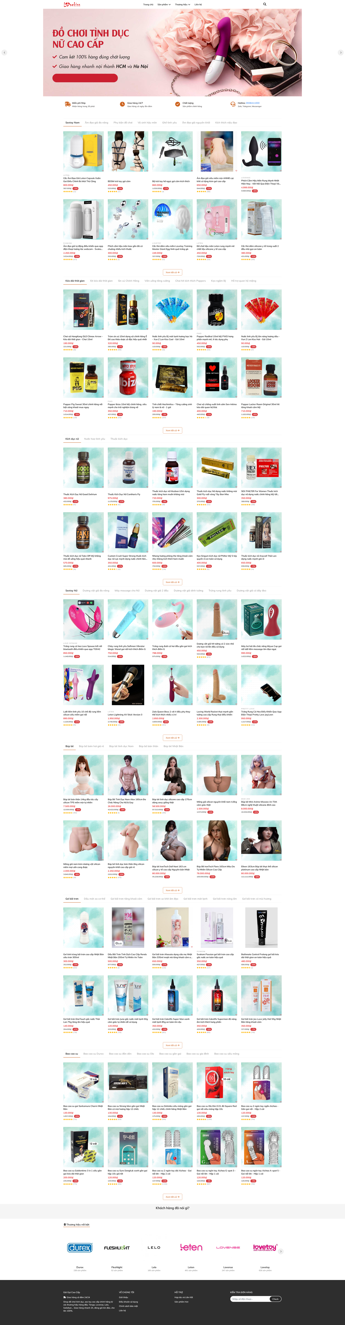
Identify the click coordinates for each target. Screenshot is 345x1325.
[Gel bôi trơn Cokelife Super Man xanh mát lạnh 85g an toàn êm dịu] (172, 995)
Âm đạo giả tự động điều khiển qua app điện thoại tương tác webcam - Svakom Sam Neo (83, 249)
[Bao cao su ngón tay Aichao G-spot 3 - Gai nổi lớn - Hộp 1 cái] (217, 1147)
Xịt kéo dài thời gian (101, 280)
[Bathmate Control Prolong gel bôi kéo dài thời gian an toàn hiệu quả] (261, 927)
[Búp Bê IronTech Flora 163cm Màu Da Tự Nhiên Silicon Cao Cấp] (217, 840)
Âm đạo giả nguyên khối (196, 122)
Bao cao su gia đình (198, 1053)
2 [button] (174, 93)
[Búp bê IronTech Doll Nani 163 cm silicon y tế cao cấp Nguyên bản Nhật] (172, 840)
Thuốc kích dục (119, 438)
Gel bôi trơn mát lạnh (196, 898)
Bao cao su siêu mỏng (226, 1053)
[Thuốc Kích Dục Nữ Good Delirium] (83, 468)
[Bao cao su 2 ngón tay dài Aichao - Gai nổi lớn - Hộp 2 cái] (172, 1147)
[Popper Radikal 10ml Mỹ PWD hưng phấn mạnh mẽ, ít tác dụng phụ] (217, 309)
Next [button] (341, 53)
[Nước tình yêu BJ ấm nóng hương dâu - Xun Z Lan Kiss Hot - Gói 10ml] (261, 309)
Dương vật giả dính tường (188, 590)
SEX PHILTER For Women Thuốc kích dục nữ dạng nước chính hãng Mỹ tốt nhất (259, 494)
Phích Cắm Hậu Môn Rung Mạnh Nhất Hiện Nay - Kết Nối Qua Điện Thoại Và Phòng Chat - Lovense (260, 183)
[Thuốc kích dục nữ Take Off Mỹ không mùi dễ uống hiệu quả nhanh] (83, 532)
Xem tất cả (171, 272)
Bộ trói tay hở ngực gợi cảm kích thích (171, 181)
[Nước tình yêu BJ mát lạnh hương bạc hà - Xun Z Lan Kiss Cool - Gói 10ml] (172, 309)
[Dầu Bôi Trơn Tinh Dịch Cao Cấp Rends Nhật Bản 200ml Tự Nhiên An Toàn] (128, 927)
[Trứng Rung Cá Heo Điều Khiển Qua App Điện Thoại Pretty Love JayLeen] (261, 685)
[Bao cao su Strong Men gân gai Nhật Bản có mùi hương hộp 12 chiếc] (128, 1082)
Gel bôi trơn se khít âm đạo (163, 898)
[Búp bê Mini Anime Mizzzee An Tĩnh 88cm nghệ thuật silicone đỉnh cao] (261, 775)
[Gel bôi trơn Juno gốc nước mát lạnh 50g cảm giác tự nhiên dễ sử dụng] (128, 995)
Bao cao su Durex (93, 1053)
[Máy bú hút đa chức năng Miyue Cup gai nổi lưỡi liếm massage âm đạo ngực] (261, 619)
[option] (172, 52)
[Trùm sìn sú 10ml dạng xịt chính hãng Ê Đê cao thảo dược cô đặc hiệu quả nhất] (128, 309)
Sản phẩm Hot (181, 1301)
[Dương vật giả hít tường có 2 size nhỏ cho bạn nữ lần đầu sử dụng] (217, 619)
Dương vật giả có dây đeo (251, 590)
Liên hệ (122, 1310)
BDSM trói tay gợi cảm (119, 181)
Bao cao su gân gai (170, 1053)
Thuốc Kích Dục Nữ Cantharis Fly (124, 494)
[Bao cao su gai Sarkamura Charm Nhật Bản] (83, 1082)
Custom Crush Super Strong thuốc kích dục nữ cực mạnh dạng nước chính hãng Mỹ (127, 558)
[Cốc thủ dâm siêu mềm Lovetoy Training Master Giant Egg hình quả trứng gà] (172, 219)
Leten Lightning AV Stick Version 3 (125, 714)
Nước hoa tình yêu (94, 438)
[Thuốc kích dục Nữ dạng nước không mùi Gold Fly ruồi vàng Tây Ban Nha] (217, 468)
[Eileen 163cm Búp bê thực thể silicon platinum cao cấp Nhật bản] (261, 840)
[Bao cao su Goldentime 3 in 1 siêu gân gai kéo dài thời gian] (83, 1147)
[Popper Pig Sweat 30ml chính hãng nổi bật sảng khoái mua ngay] (83, 377)
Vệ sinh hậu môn (147, 122)
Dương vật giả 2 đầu (156, 590)
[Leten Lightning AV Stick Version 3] (128, 685)
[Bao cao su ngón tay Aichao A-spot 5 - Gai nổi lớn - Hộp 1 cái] (261, 1147)
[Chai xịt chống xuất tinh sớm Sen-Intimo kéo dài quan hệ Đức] (217, 377)
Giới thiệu (123, 1297)
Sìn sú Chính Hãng (128, 280)
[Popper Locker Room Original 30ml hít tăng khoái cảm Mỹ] (261, 377)
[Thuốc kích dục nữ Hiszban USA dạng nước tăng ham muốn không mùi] (172, 468)
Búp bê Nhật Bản (173, 746)
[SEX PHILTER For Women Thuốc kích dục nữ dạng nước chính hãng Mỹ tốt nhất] (261, 468)
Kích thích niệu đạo (226, 122)
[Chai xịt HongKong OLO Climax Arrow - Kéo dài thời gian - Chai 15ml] (83, 309)
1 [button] (171, 93)
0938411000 (253, 103)
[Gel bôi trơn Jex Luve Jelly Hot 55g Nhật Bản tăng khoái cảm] (261, 995)
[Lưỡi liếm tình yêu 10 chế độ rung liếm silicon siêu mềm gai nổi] (83, 685)
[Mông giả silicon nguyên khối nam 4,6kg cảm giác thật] (217, 775)
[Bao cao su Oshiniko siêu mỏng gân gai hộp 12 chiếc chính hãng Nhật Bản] (172, 1082)
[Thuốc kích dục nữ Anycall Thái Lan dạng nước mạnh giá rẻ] (261, 532)
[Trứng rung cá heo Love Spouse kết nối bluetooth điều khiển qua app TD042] (83, 619)
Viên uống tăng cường (157, 280)
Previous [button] (4, 53)
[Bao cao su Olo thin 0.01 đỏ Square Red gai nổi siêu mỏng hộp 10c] (217, 1082)
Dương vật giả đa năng (96, 590)
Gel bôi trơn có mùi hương (256, 898)
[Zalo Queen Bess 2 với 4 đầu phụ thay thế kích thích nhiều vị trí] (172, 685)
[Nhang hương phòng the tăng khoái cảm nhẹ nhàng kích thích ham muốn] (172, 532)
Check (275, 1299)
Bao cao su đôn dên (120, 1053)
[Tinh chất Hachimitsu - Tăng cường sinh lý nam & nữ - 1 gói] (172, 377)
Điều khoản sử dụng (128, 1301)
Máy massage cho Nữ (127, 590)
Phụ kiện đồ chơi (123, 122)
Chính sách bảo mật (128, 1306)
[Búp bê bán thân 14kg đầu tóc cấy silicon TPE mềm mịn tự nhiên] (83, 775)
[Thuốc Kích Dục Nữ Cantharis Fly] (128, 468)
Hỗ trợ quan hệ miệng (243, 280)
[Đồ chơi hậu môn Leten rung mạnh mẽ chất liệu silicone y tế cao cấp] (217, 219)
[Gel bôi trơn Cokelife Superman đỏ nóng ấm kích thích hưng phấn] (217, 995)
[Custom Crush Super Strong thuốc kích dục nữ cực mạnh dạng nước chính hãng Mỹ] (128, 532)
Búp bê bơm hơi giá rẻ (91, 746)
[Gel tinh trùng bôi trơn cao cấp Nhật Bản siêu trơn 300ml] (83, 927)
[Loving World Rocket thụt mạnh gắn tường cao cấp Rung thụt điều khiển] (217, 685)
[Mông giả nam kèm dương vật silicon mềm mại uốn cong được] (83, 840)
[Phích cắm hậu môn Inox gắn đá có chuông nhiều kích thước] (128, 219)
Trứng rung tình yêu (220, 590)
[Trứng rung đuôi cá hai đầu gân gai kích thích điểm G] (172, 619)
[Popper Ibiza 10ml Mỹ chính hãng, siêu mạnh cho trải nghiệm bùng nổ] (128, 377)
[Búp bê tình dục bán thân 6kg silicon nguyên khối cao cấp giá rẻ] (128, 840)
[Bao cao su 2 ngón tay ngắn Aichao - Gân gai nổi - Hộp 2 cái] (261, 1082)
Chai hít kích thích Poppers (190, 280)
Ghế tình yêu (169, 122)
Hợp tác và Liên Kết (184, 1297)
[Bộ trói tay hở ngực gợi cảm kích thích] (172, 151)
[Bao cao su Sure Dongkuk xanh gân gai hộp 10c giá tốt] (128, 1147)
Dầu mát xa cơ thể (94, 898)
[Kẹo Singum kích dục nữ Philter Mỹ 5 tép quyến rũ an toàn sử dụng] (217, 532)
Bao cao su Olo (145, 1053)
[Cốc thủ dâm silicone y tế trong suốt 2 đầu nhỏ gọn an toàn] (261, 219)
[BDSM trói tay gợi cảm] (128, 151)
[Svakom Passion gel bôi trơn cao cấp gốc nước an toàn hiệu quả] (217, 927)
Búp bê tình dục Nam (121, 746)
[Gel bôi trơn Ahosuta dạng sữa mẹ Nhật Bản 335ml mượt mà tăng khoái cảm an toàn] (172, 927)
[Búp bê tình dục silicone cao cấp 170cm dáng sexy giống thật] (172, 775)
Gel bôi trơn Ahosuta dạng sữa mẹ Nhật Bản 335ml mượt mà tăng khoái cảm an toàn (172, 957)
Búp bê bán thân (148, 746)
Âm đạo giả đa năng (96, 122)
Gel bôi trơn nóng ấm (225, 898)
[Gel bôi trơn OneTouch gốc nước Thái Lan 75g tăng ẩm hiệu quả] (83, 995)
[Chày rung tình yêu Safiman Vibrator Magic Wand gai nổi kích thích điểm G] (128, 619)
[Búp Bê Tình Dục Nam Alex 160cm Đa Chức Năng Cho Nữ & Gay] (128, 775)
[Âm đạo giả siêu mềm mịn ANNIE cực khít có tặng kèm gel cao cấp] (217, 151)
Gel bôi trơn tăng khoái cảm (126, 898)
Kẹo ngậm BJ (218, 280)
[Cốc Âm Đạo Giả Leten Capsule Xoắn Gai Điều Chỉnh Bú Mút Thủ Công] (83, 151)
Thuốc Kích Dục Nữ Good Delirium (80, 494)
